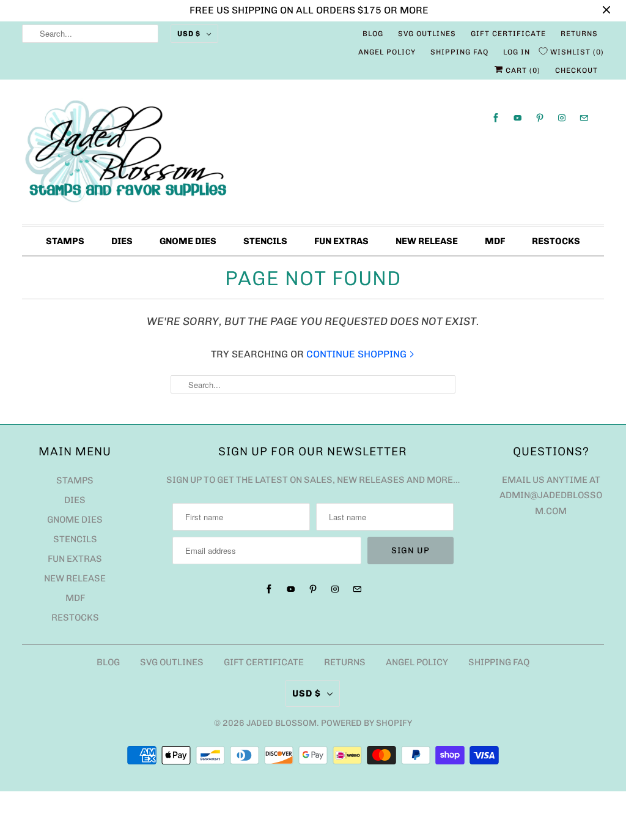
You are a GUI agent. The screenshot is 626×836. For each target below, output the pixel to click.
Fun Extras (341, 241)
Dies (122, 241)
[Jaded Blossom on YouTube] (518, 118)
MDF (495, 241)
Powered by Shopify (366, 723)
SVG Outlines (427, 33)
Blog (373, 33)
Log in (516, 52)
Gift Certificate (508, 33)
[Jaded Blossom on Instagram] (562, 118)
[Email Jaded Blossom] (584, 118)
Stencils (265, 241)
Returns (579, 33)
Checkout (576, 70)
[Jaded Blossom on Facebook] (496, 118)
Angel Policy (387, 52)
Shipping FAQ (459, 52)
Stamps (65, 241)
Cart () (521, 70)
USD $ (189, 33)
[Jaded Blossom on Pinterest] (540, 118)
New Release (427, 241)
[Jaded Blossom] (313, 155)
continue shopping (357, 354)
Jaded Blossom (281, 723)
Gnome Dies (188, 241)
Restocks (556, 241)
